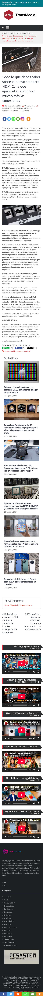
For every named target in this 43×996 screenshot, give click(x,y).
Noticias (14, 111)
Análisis (7, 897)
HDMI (19, 351)
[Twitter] (9, 117)
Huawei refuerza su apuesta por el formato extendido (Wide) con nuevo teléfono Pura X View (21, 544)
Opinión (7, 924)
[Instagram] (22, 117)
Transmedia (30, 106)
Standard (26, 351)
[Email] (18, 117)
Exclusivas (18, 108)
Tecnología (9, 939)
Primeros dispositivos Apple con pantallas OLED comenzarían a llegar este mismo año (21, 390)
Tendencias (9, 942)
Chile (6, 900)
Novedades (24, 111)
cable (13, 351)
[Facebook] (5, 117)
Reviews (7, 933)
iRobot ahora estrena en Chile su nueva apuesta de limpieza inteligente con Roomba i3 (10, 623)
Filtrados (28, 108)
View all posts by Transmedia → (18, 605)
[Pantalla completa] (38, 671)
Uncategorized (10, 946)
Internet (6, 111)
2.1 (9, 351)
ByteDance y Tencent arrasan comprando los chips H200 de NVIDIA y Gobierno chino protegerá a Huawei (21, 506)
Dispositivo (7, 108)
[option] (27, 3)
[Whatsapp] (13, 117)
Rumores (8, 936)
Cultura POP (9, 903)
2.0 (6, 351)
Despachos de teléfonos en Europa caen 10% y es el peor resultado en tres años (20, 581)
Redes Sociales (10, 927)
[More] (28, 117)
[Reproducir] (5, 671)
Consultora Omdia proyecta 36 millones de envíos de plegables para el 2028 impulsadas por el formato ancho (20, 429)
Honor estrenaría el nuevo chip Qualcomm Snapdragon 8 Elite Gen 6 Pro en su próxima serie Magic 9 (20, 468)
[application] (21, 663)
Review (7, 930)
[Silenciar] (34, 671)
